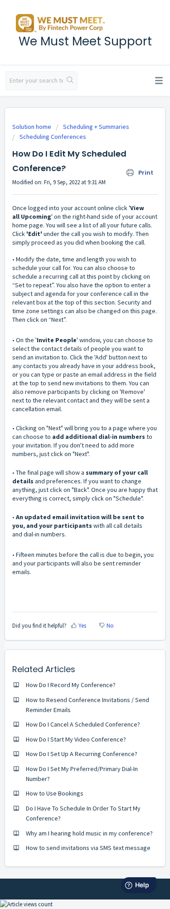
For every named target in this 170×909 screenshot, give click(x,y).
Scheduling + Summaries (96, 127)
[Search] (70, 81)
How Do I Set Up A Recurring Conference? (81, 754)
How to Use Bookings (54, 793)
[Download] (68, 457)
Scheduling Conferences (52, 137)
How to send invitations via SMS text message (88, 848)
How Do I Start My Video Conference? (76, 739)
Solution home (32, 127)
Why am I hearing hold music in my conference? (89, 833)
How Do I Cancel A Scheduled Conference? (83, 724)
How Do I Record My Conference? (71, 685)
